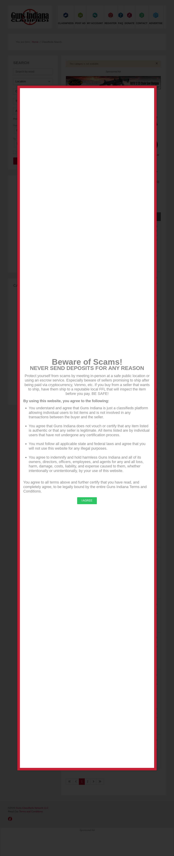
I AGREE (87, 500)
